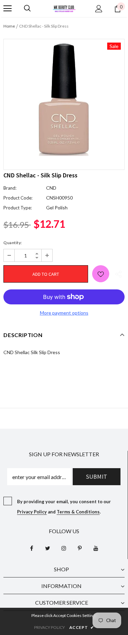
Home (9, 26)
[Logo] (64, 8)
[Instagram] (64, 548)
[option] (64, 99)
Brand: (9, 188)
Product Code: (17, 198)
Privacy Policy (32, 511)
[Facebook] (32, 548)
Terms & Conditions (78, 511)
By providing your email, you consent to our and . (64, 506)
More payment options (64, 313)
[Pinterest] (80, 548)
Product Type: (17, 207)
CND (51, 188)
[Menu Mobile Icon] (7, 8)
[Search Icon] (27, 8)
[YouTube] (96, 548)
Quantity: (12, 242)
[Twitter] (48, 548)
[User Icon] (98, 8)
